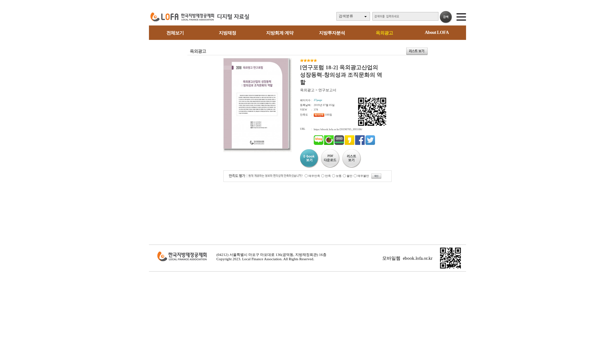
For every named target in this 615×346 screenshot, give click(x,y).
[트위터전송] (370, 143)
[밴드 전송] (339, 143)
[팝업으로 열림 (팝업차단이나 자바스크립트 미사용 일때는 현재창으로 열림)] (255, 147)
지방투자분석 (332, 32)
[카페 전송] (329, 143)
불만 (349, 176)
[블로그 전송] (318, 143)
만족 (328, 176)
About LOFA (437, 32)
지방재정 (227, 32)
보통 (339, 176)
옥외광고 (384, 32)
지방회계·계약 (279, 32)
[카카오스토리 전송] (349, 143)
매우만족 (314, 176)
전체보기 (175, 32)
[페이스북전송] (360, 143)
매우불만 (363, 176)
